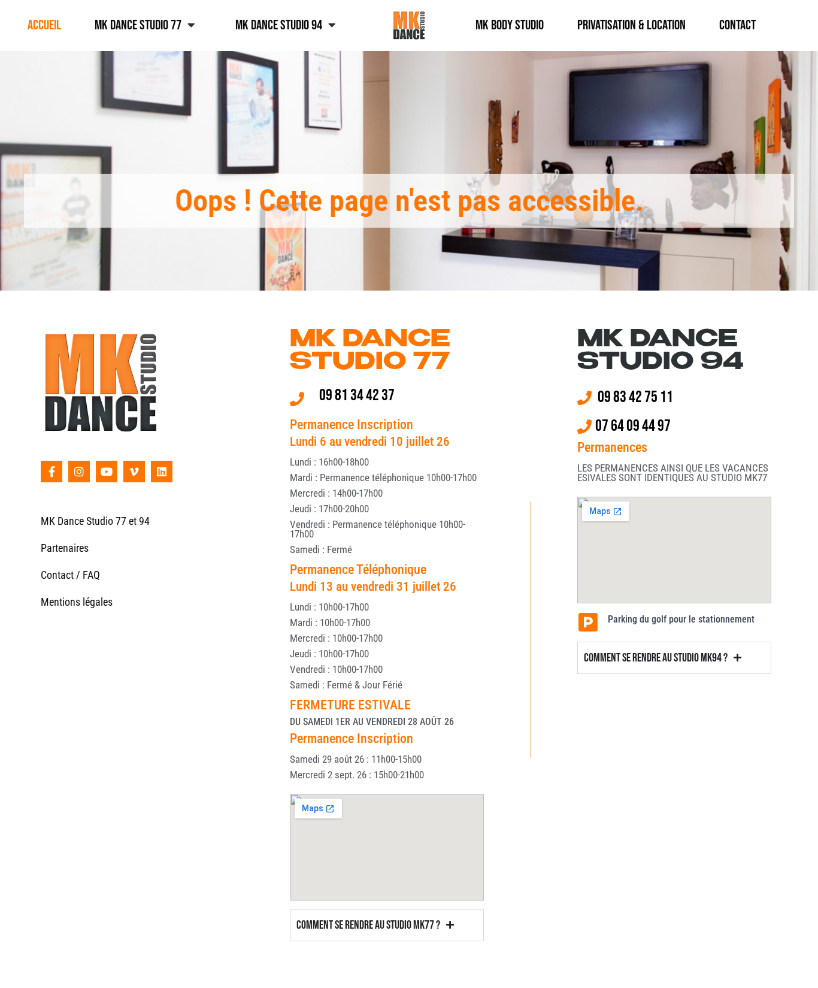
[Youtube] (106, 471)
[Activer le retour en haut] (794, 964)
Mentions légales (77, 602)
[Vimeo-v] (134, 471)
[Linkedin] (161, 471)
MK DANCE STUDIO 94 (660, 351)
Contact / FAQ (70, 575)
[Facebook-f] (51, 471)
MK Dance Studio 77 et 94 (95, 521)
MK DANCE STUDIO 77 (370, 351)
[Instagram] (79, 471)
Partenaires (65, 548)
